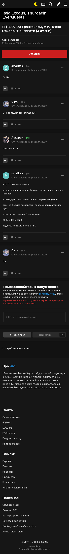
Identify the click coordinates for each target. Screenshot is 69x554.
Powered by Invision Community (34, 549)
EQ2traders (9, 433)
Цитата (17, 88)
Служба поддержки (14, 520)
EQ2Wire (7, 422)
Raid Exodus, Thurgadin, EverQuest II (25, 15)
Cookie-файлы (40, 541)
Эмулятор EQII (11, 504)
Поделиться (18, 334)
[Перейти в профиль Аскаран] (6, 139)
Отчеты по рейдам (34, 43)
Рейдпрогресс (11, 443)
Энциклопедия (11, 417)
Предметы (9, 476)
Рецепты (8, 471)
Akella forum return (13, 531)
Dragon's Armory (12, 438)
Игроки (7, 461)
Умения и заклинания (15, 487)
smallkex (14, 39)
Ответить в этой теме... (23, 317)
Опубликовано (29, 70)
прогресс (50, 383)
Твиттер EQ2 (10, 510)
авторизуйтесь (47, 293)
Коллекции (9, 482)
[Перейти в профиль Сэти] (6, 104)
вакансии (8, 387)
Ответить (34, 53)
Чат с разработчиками (16, 515)
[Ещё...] (62, 68)
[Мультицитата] (5, 88)
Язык (24, 541)
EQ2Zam (7, 427)
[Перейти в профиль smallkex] (6, 68)
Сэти (14, 101)
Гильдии (7, 466)
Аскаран (17, 137)
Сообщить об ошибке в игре (19, 526)
